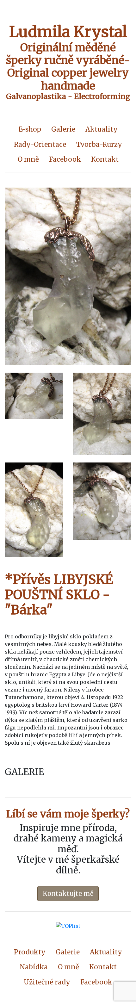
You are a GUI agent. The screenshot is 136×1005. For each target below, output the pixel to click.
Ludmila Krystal (68, 31)
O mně (28, 159)
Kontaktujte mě (68, 893)
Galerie (63, 129)
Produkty (30, 952)
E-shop (30, 129)
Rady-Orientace (40, 144)
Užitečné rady (47, 982)
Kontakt (105, 159)
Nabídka (34, 967)
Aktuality (101, 129)
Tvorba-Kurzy (99, 144)
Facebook (65, 159)
